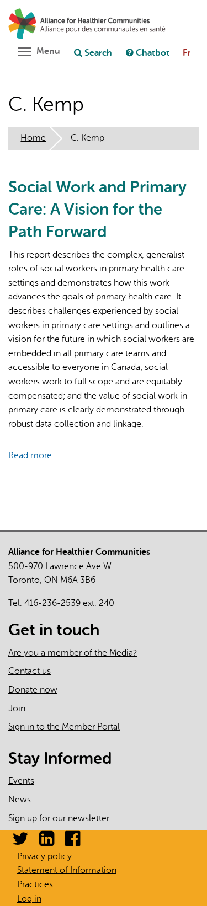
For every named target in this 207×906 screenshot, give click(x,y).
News (19, 800)
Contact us (29, 671)
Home (33, 138)
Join (16, 709)
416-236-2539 (52, 603)
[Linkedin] (46, 842)
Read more (30, 455)
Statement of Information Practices (66, 877)
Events (21, 781)
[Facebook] (72, 842)
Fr (186, 53)
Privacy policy (44, 856)
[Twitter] (20, 842)
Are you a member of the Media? (72, 653)
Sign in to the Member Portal (64, 727)
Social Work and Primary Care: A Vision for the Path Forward (97, 209)
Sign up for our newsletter (58, 818)
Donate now (32, 690)
